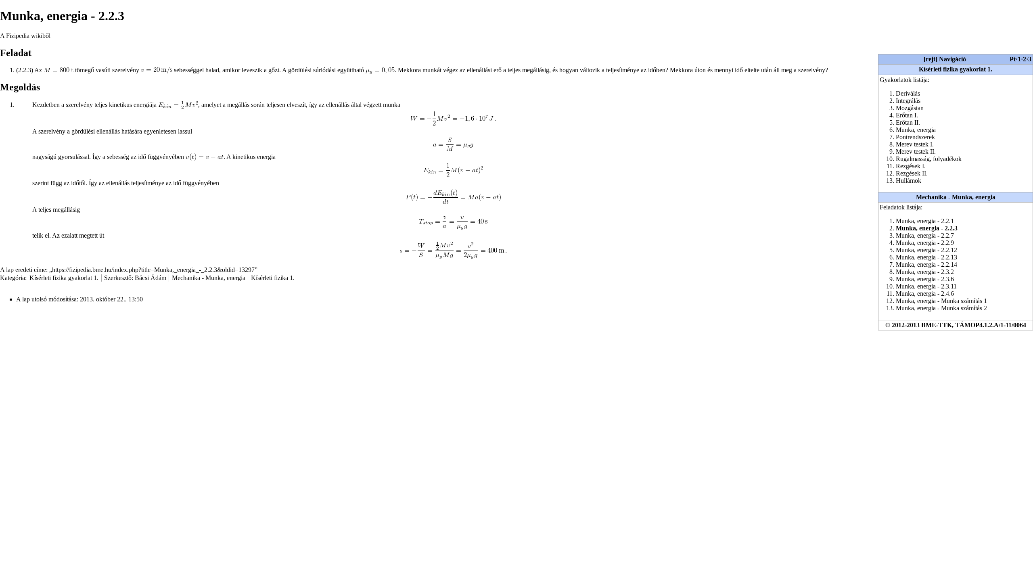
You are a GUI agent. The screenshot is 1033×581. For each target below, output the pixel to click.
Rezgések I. (911, 166)
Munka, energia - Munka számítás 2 (941, 308)
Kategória (12, 277)
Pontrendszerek (915, 137)
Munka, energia (916, 129)
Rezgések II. (912, 173)
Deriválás (908, 93)
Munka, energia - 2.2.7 (925, 235)
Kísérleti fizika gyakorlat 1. (955, 69)
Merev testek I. (915, 144)
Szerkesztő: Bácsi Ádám (135, 277)
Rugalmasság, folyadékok (929, 158)
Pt (1013, 59)
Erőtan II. (908, 122)
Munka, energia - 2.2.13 (926, 257)
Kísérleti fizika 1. (273, 277)
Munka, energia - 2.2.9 (925, 242)
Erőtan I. (907, 115)
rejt (930, 59)
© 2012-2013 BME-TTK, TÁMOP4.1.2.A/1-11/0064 (955, 325)
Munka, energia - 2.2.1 (925, 220)
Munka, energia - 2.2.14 (926, 264)
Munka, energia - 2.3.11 (926, 286)
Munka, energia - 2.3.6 (925, 279)
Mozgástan (910, 107)
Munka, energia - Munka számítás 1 (941, 300)
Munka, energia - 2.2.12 (926, 250)
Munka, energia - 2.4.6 (925, 293)
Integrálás (908, 100)
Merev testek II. (916, 151)
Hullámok (908, 180)
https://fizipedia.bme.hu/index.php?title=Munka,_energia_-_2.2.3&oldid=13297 (153, 269)
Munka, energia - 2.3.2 (925, 271)
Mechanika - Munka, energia (955, 197)
